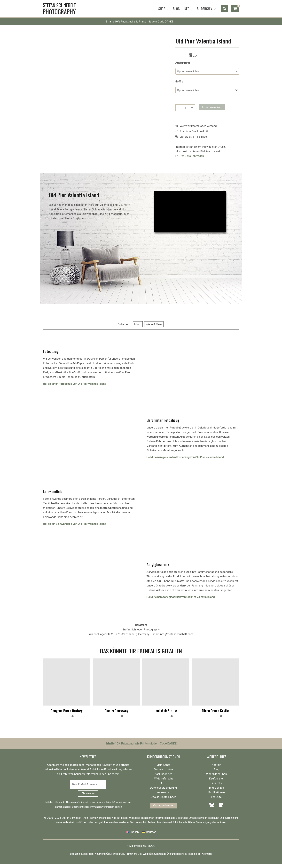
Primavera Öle (133, 853)
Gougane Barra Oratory (67, 710)
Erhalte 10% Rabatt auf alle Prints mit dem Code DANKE (139, 21)
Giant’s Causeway (116, 710)
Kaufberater (216, 778)
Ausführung (182, 62)
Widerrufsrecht (163, 778)
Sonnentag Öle (162, 853)
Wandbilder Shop (216, 774)
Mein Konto (163, 764)
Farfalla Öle (117, 853)
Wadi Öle (148, 853)
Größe (179, 81)
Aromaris (207, 853)
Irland (137, 324)
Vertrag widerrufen (163, 805)
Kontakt (216, 764)
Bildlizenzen (216, 787)
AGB (163, 783)
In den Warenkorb (212, 107)
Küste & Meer (154, 324)
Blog (216, 769)
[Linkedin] (220, 805)
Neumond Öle (102, 853)
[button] (167, 8)
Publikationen (216, 792)
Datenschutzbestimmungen (87, 806)
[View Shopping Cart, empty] (235, 8)
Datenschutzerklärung (163, 787)
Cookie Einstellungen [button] (163, 797)
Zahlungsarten (163, 774)
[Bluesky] (212, 805)
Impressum (164, 792)
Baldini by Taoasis (186, 853)
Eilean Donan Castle (215, 710)
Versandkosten (163, 769)
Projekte (216, 797)
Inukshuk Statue (166, 710)
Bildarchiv (216, 783)
